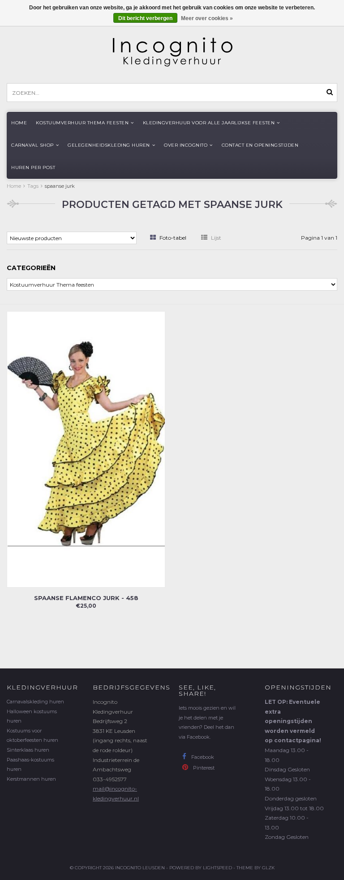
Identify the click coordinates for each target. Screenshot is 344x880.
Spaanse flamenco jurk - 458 (86, 597)
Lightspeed (217, 868)
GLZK (268, 868)
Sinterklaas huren (28, 750)
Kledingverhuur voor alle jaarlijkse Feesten (209, 123)
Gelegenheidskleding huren (109, 145)
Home (19, 123)
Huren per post (33, 167)
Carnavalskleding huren (35, 701)
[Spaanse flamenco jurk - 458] (86, 448)
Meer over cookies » (207, 18)
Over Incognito (185, 145)
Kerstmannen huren (31, 779)
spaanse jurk (60, 186)
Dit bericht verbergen (145, 18)
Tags (33, 186)
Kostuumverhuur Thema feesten (82, 123)
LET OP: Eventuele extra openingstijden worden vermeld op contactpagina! (293, 721)
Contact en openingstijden (260, 145)
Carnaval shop (32, 145)
